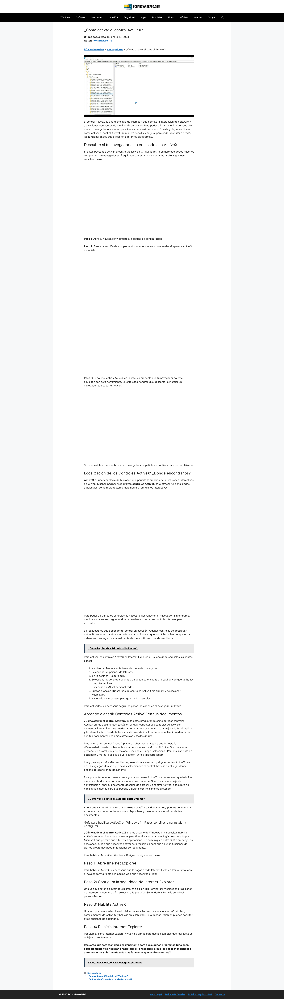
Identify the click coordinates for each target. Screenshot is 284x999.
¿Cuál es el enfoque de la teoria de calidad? (109, 979)
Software (80, 17)
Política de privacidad (200, 994)
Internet (198, 17)
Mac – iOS (113, 17)
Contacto (220, 994)
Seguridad (129, 17)
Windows (65, 17)
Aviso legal (156, 994)
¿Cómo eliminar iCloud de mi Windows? (107, 976)
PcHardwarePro (102, 40)
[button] (222, 17)
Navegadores (115, 49)
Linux (171, 17)
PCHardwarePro (94, 49)
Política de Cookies (175, 994)
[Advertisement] (139, 185)
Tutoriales (157, 17)
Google (212, 17)
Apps (143, 17)
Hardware (96, 17)
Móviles (184, 17)
